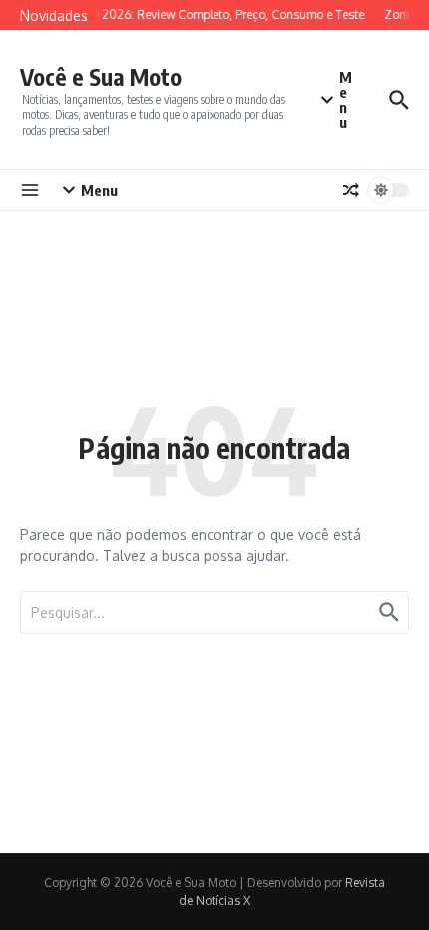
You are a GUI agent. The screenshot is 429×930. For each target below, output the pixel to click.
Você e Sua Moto (101, 76)
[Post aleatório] (351, 190)
